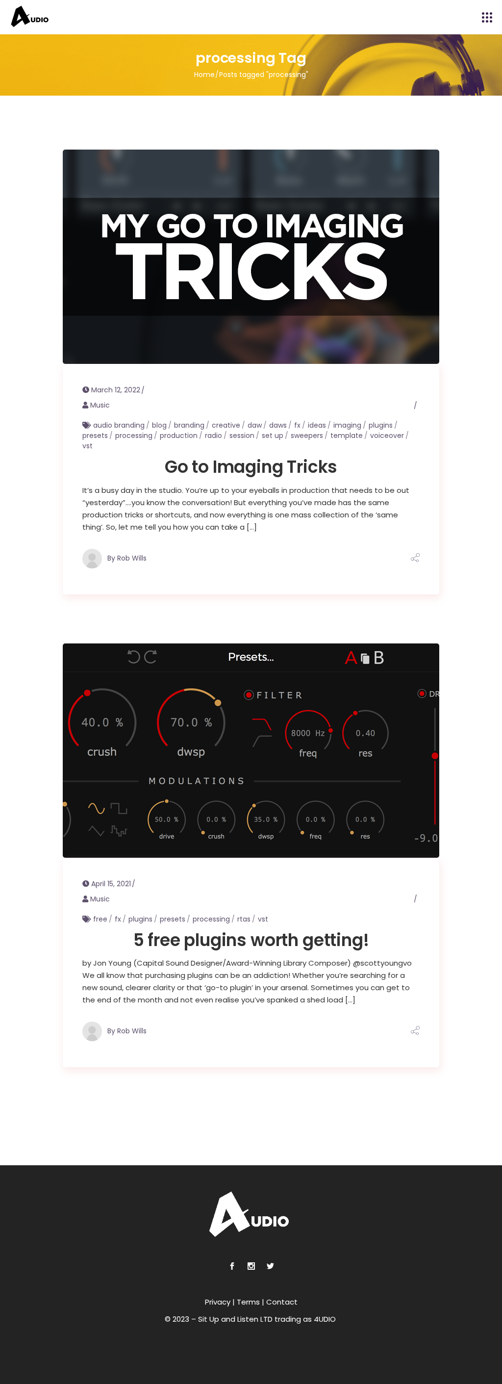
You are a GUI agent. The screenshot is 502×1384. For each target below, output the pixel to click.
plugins (381, 425)
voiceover (387, 435)
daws (278, 425)
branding (189, 425)
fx (297, 425)
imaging (347, 425)
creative (226, 425)
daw (255, 425)
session (241, 435)
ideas (317, 425)
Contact (282, 1302)
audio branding (119, 425)
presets (95, 435)
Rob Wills (132, 558)
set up (272, 435)
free (100, 919)
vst (87, 446)
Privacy (217, 1302)
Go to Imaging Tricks (251, 467)
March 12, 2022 (115, 390)
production (179, 435)
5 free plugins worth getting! (251, 940)
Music (100, 405)
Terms (248, 1302)
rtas (244, 919)
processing (133, 435)
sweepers (307, 435)
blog (159, 425)
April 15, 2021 (111, 884)
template (346, 435)
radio (213, 435)
